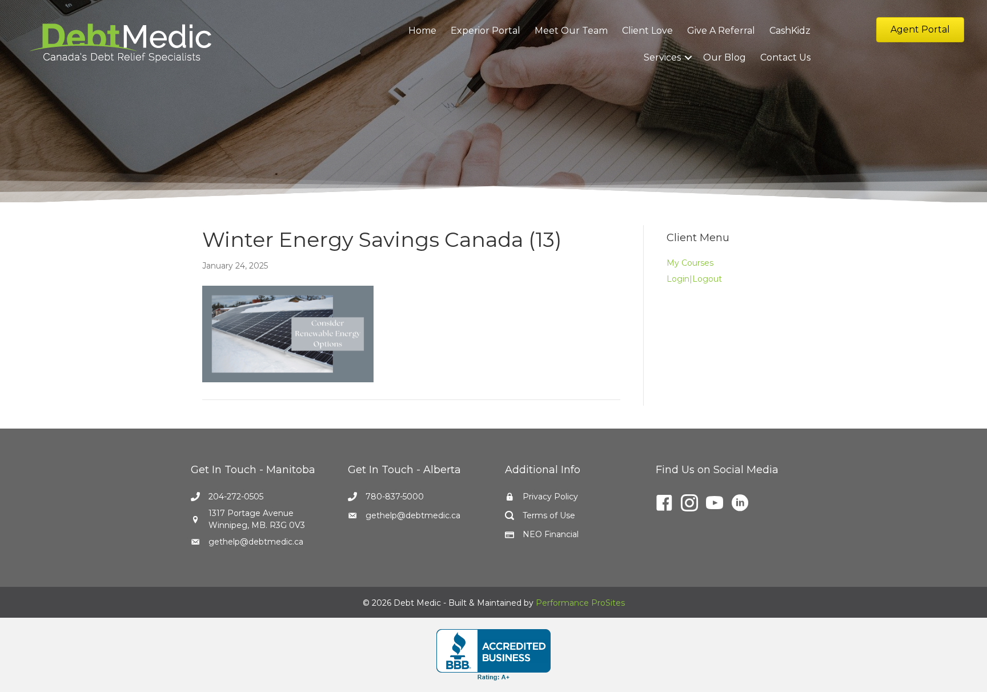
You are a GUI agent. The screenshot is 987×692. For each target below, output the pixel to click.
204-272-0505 (235, 496)
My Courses (690, 263)
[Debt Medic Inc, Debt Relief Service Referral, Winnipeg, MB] (493, 655)
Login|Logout (694, 279)
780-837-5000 (395, 496)
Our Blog (724, 57)
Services (662, 57)
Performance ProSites (580, 603)
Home (422, 30)
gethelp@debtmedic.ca (255, 542)
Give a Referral (721, 30)
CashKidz (790, 30)
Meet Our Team (571, 30)
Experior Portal (485, 30)
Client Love (647, 30)
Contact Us (785, 57)
